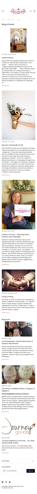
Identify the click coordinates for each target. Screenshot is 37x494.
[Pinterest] (22, 488)
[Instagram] (18, 488)
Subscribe (29, 482)
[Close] (34, 454)
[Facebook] (15, 488)
